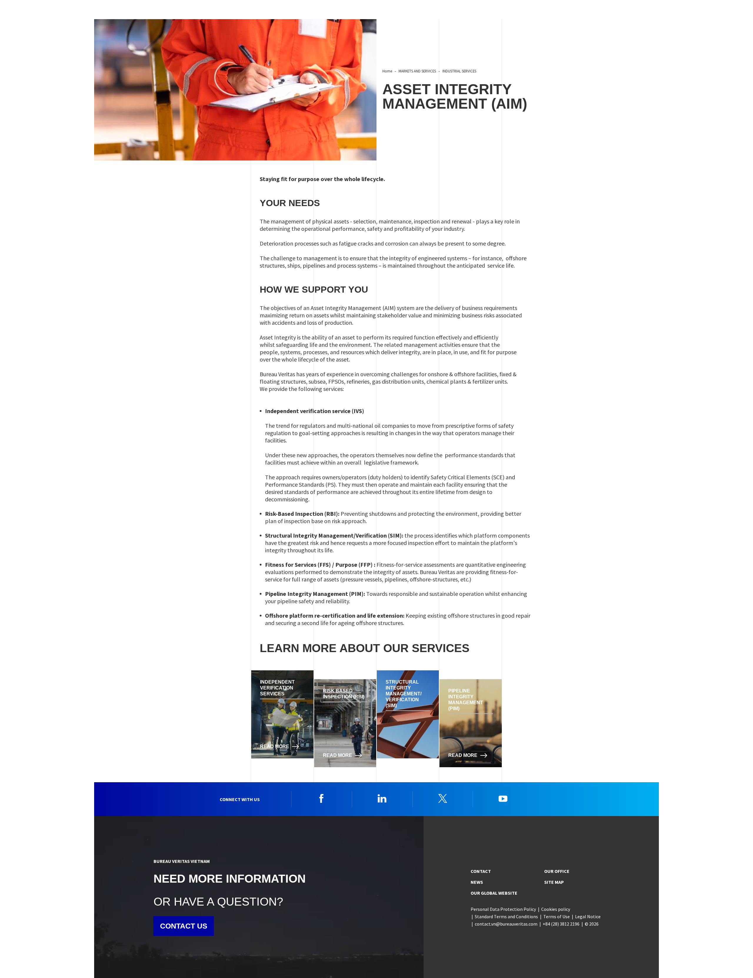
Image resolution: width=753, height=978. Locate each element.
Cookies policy (555, 909)
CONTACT (481, 871)
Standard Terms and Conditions (506, 916)
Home (387, 71)
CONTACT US (183, 926)
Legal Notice (588, 916)
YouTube (503, 798)
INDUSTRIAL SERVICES (459, 71)
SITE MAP (554, 882)
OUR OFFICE (556, 871)
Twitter (442, 798)
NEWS (477, 882)
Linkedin (382, 798)
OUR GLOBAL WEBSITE (494, 893)
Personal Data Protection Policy (503, 909)
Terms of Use (556, 916)
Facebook (321, 798)
